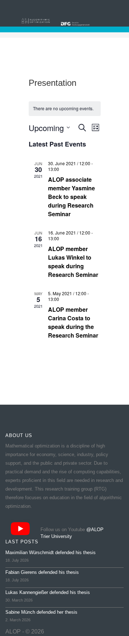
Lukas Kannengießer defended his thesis (47, 592)
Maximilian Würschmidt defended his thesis (50, 552)
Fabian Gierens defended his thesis (42, 572)
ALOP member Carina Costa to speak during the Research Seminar (73, 322)
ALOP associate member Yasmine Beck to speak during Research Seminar (71, 196)
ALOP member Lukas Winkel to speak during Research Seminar (73, 262)
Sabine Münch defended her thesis (41, 612)
